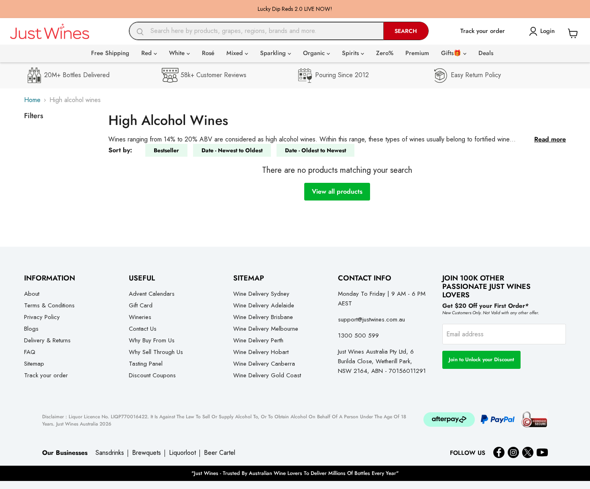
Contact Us (143, 328)
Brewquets (146, 452)
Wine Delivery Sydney (261, 293)
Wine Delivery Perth (258, 340)
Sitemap (34, 363)
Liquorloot (182, 452)
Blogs (31, 328)
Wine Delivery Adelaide (263, 305)
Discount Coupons (152, 375)
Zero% (384, 53)
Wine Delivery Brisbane (263, 317)
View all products (337, 191)
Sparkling (274, 53)
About (31, 293)
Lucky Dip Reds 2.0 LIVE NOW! (295, 9)
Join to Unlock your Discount (481, 359)
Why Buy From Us (152, 340)
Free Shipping (110, 53)
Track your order (46, 375)
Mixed (235, 53)
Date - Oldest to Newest (315, 150)
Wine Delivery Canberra (264, 363)
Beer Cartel (219, 452)
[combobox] (256, 31)
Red (147, 53)
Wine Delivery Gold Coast (267, 375)
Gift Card (141, 305)
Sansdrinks (110, 452)
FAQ (29, 352)
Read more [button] (550, 139)
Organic (315, 53)
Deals (485, 53)
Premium (417, 53)
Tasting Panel (146, 363)
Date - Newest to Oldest (231, 150)
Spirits (351, 53)
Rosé (208, 53)
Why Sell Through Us (156, 352)
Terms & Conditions (49, 305)
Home (32, 100)
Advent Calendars (152, 293)
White (178, 53)
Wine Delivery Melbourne (265, 328)
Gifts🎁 (452, 53)
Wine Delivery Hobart (261, 352)
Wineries (140, 317)
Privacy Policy (42, 317)
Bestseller (166, 150)
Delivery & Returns (47, 340)
